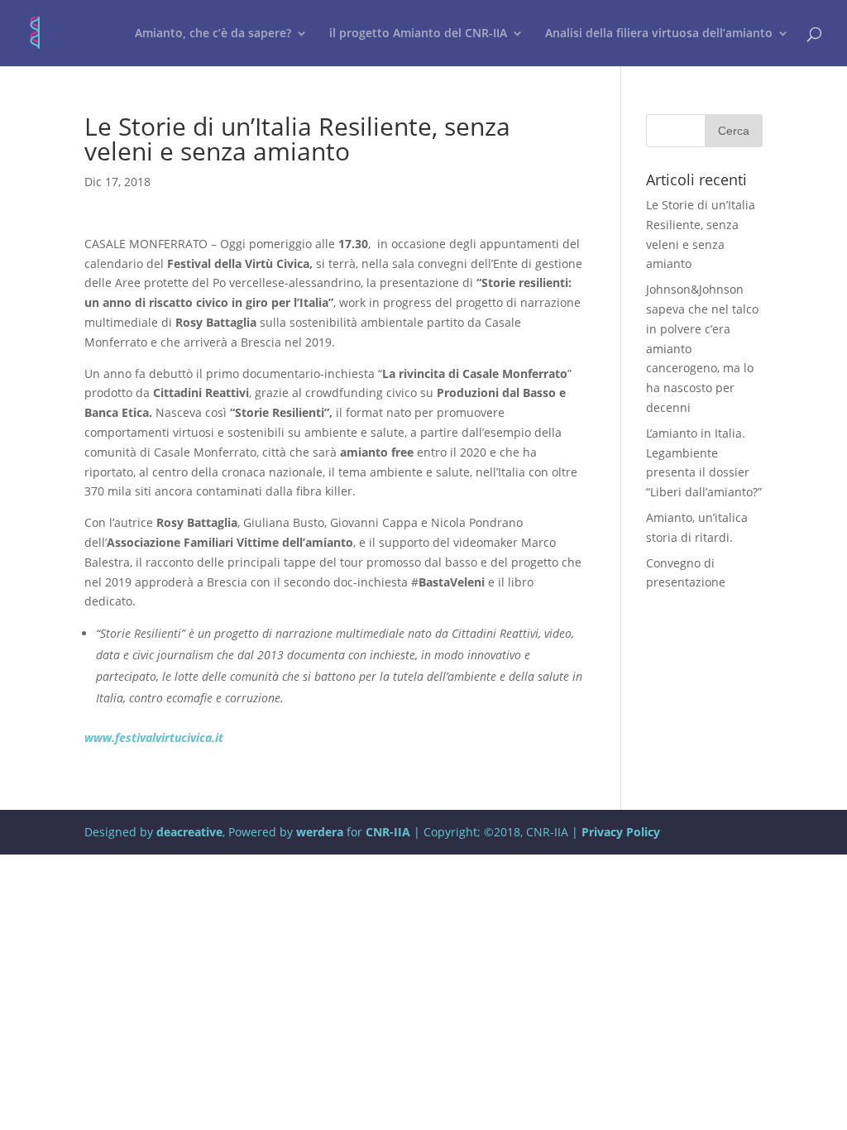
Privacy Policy (620, 832)
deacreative (189, 832)
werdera (319, 832)
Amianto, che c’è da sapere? (213, 34)
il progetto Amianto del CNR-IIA (418, 34)
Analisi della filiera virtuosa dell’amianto (659, 34)
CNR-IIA (388, 832)
